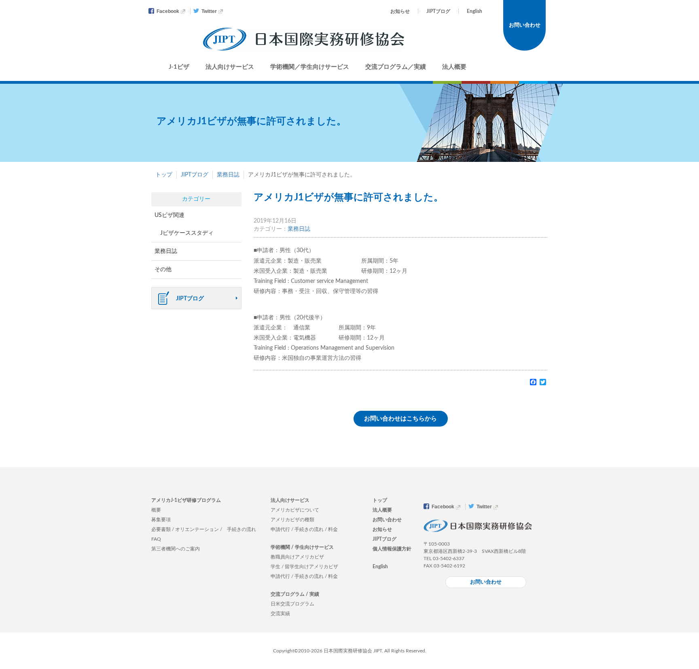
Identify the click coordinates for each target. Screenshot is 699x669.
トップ (163, 175)
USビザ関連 (169, 215)
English (474, 11)
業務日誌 (228, 175)
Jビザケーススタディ (187, 233)
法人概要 (454, 67)
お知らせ (400, 11)
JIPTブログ (438, 11)
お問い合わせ (524, 25)
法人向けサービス (229, 67)
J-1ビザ (179, 67)
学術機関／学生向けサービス (309, 67)
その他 (163, 269)
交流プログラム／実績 (395, 67)
